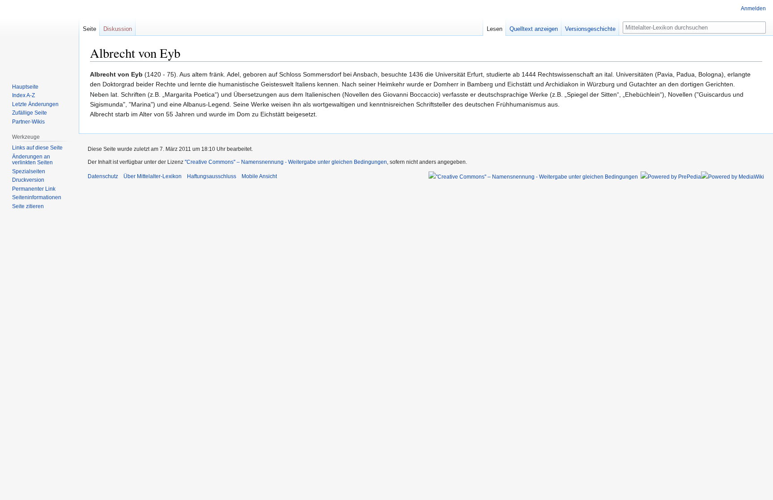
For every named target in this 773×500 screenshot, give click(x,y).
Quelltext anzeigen (534, 29)
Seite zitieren (28, 206)
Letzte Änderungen (35, 104)
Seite (89, 29)
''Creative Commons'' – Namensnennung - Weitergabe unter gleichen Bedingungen (286, 162)
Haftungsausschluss (211, 176)
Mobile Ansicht (259, 176)
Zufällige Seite (29, 113)
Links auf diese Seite (37, 148)
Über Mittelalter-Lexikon (152, 176)
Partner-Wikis (28, 122)
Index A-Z (23, 95)
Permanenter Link (33, 189)
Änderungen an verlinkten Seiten (32, 160)
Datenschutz (103, 176)
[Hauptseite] (39, 36)
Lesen (494, 29)
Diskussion (117, 29)
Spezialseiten (28, 171)
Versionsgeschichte (590, 29)
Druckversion (28, 180)
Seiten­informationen (36, 197)
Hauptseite (25, 87)
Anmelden (753, 8)
